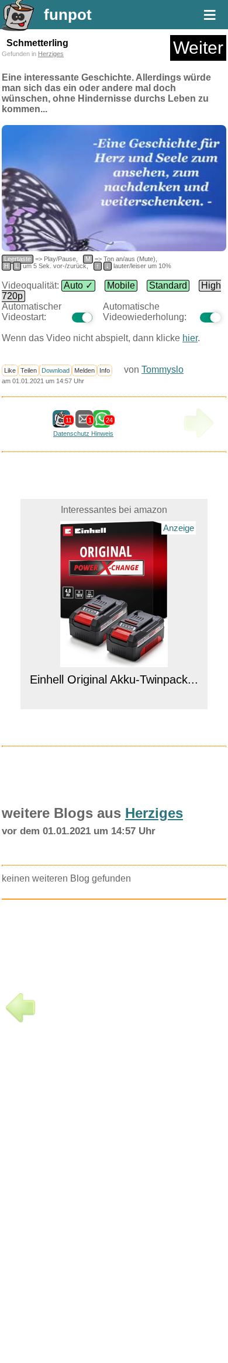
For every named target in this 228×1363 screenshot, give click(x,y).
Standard (168, 285)
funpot (68, 14)
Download (56, 370)
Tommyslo (162, 369)
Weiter (198, 47)
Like (10, 370)
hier (190, 338)
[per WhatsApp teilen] (101, 422)
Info (104, 370)
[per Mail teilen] (84, 422)
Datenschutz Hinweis (83, 433)
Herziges (51, 53)
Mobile (121, 285)
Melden (84, 370)
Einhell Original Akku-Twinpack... (114, 679)
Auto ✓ (78, 285)
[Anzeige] (114, 660)
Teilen (28, 370)
